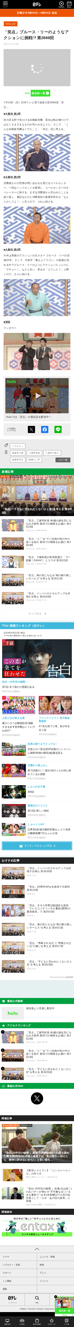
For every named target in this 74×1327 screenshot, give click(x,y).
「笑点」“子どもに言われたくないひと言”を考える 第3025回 (49, 963)
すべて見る (35, 613)
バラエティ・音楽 (11, 1265)
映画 (42, 1265)
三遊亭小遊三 (52, 453)
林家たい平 (34, 459)
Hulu (37, 93)
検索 (37, 1303)
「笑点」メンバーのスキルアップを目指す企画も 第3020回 (49, 870)
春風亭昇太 (17, 459)
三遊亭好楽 (34, 453)
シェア (44, 429)
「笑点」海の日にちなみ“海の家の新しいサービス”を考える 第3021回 (49, 926)
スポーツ (7, 1273)
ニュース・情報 (47, 1257)
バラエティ (17, 446)
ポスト (31, 429)
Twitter (37, 1098)
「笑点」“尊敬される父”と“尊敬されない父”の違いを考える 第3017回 (49, 945)
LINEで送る (58, 429)
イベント (44, 1281)
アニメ (43, 1273)
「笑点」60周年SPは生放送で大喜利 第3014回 (48, 888)
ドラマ (6, 1257)
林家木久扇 (17, 453)
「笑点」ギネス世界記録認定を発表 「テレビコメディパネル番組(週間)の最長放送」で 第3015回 (48, 908)
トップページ (12, 1303)
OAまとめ (11, 24)
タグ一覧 (63, 460)
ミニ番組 (7, 1281)
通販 (5, 1289)
